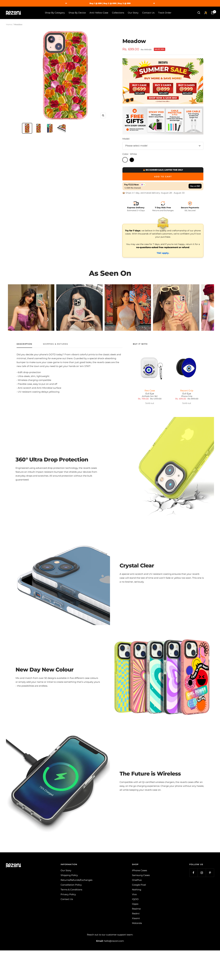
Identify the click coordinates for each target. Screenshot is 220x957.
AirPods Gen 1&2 (149, 396)
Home (9, 24)
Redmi (135, 913)
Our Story (133, 12)
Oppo (135, 904)
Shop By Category (55, 12)
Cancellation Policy (71, 884)
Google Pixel (139, 884)
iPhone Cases (139, 870)
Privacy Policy (68, 894)
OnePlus (137, 880)
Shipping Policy (69, 875)
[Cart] (212, 12)
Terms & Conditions (71, 889)
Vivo (134, 894)
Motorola (137, 923)
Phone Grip (186, 396)
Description (24, 344)
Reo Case (150, 390)
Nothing (136, 889)
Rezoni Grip (186, 390)
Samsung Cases (141, 875)
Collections (118, 12)
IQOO (135, 899)
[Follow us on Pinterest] (210, 873)
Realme (136, 908)
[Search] (199, 12)
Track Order (164, 12)
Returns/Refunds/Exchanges (76, 880)
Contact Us (148, 12)
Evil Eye (149, 393)
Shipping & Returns (55, 344)
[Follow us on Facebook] (193, 873)
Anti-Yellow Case (98, 12)
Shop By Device (77, 12)
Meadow (134, 41)
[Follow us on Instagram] (202, 873)
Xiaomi (136, 918)
